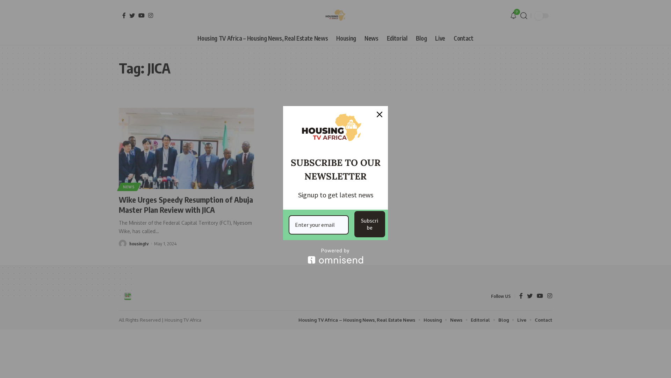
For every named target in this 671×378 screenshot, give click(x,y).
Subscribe (369, 224)
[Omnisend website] (335, 256)
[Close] (379, 114)
